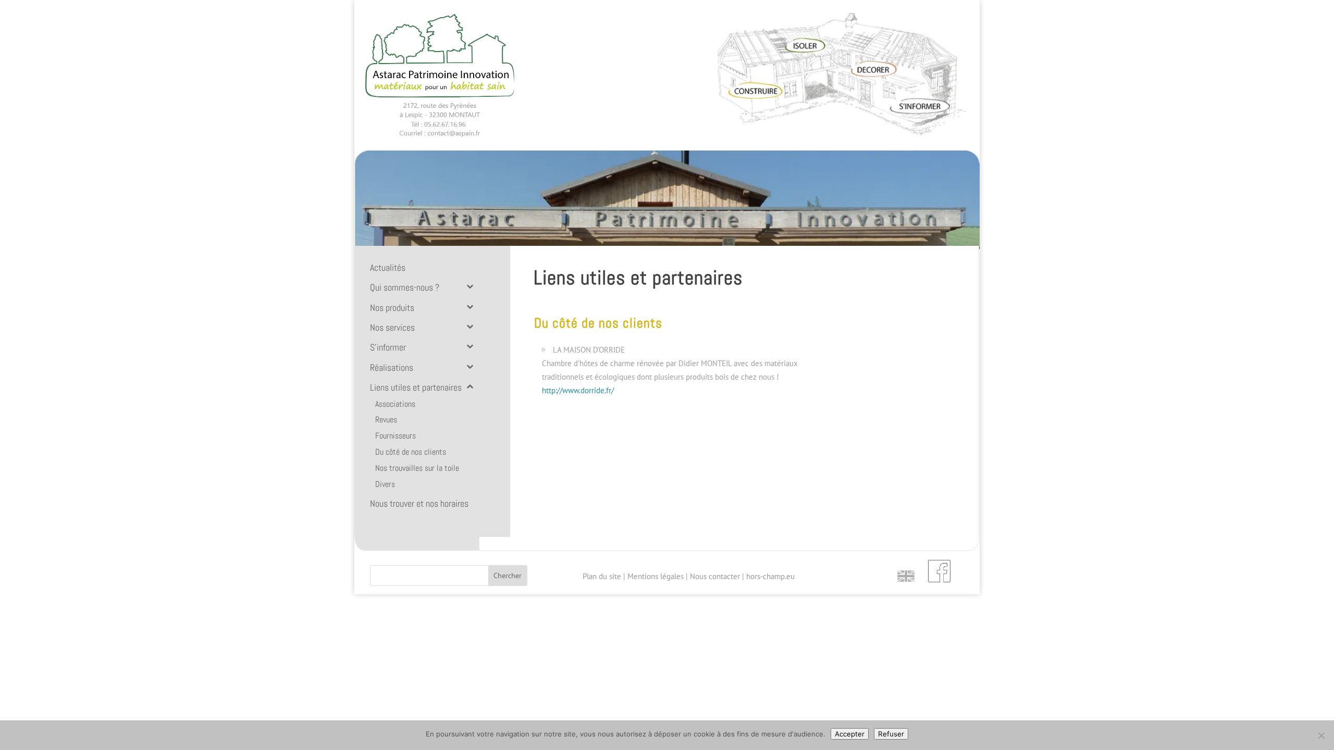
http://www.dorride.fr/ (578, 390)
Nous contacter (715, 576)
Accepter (849, 734)
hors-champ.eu (770, 576)
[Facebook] (939, 570)
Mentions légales (655, 576)
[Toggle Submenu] (469, 286)
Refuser (891, 734)
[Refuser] (1321, 735)
